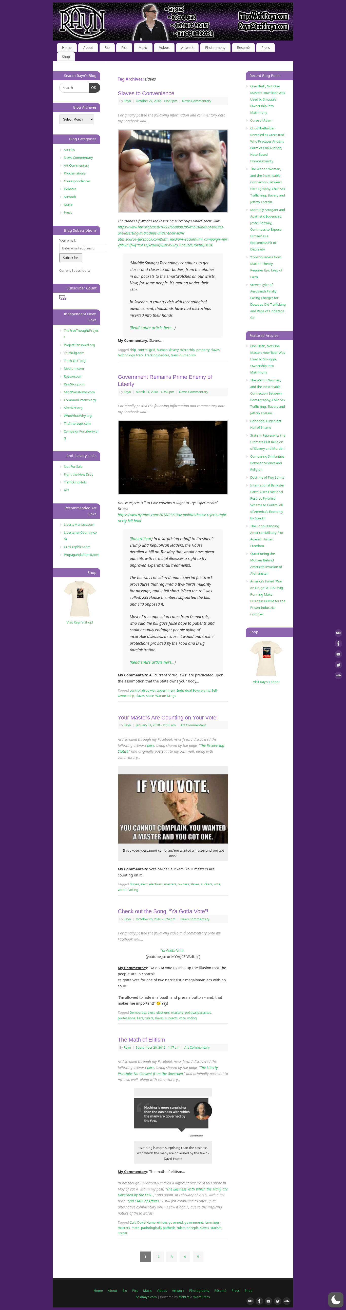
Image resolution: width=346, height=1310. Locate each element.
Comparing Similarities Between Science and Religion (267, 463)
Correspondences (77, 181)
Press (265, 47)
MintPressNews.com (79, 392)
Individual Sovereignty (193, 690)
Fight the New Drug (78, 474)
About (88, 47)
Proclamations (75, 173)
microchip (187, 350)
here (150, 745)
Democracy (138, 1012)
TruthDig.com (74, 352)
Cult (133, 1222)
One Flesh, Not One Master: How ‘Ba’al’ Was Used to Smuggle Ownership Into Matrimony (267, 99)
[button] (335, 1299)
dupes (134, 884)
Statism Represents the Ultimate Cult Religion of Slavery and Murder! (267, 442)
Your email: (67, 240)
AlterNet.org (73, 407)
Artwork (187, 47)
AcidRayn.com (146, 1297)
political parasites (198, 1012)
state (150, 696)
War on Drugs (165, 696)
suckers (206, 884)
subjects (171, 1018)
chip (133, 350)
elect (144, 884)
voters (122, 890)
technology (126, 355)
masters (170, 884)
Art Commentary (193, 725)
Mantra (184, 1297)
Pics (124, 47)
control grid (146, 350)
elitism (162, 1222)
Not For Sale (73, 466)
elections (156, 884)
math (135, 1228)
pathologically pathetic (158, 1228)
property (202, 350)
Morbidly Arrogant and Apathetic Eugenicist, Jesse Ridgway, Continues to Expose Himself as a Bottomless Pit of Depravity (267, 229)
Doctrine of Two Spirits (267, 477)
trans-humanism (183, 355)
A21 (66, 490)
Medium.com (74, 368)
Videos (164, 47)
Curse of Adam (261, 120)
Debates (70, 189)
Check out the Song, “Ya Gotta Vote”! (163, 911)
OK (93, 88)
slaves (215, 350)
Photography (215, 47)
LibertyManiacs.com (79, 524)
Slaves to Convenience (146, 93)
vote (217, 884)
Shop (66, 56)
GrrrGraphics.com (77, 546)
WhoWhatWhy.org (78, 415)
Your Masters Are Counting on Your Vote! (168, 717)
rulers (149, 1018)
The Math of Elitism (141, 1040)
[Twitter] (338, 665)
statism (216, 1228)
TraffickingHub (75, 482)
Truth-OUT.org (75, 360)
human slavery (167, 350)
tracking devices (157, 355)
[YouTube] (338, 655)
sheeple (193, 1228)
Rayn (127, 101)
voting (133, 890)
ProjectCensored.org (79, 345)
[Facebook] (338, 644)
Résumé (243, 47)
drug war (148, 690)
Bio (107, 47)
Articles (69, 149)
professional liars (130, 1018)
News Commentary (196, 101)
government (166, 690)
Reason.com (73, 376)
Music (143, 47)
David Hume (146, 1222)
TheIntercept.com (77, 423)
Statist (122, 1233)
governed (175, 1222)
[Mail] (338, 634)
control (135, 690)
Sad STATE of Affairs (143, 1201)
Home (67, 47)
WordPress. (201, 1297)
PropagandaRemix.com (81, 554)
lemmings (212, 1222)
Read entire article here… (153, 327)
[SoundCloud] (338, 676)
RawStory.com (74, 384)
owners (183, 884)
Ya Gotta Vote (172, 950)
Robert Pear (141, 538)
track (140, 355)
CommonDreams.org (80, 400)
